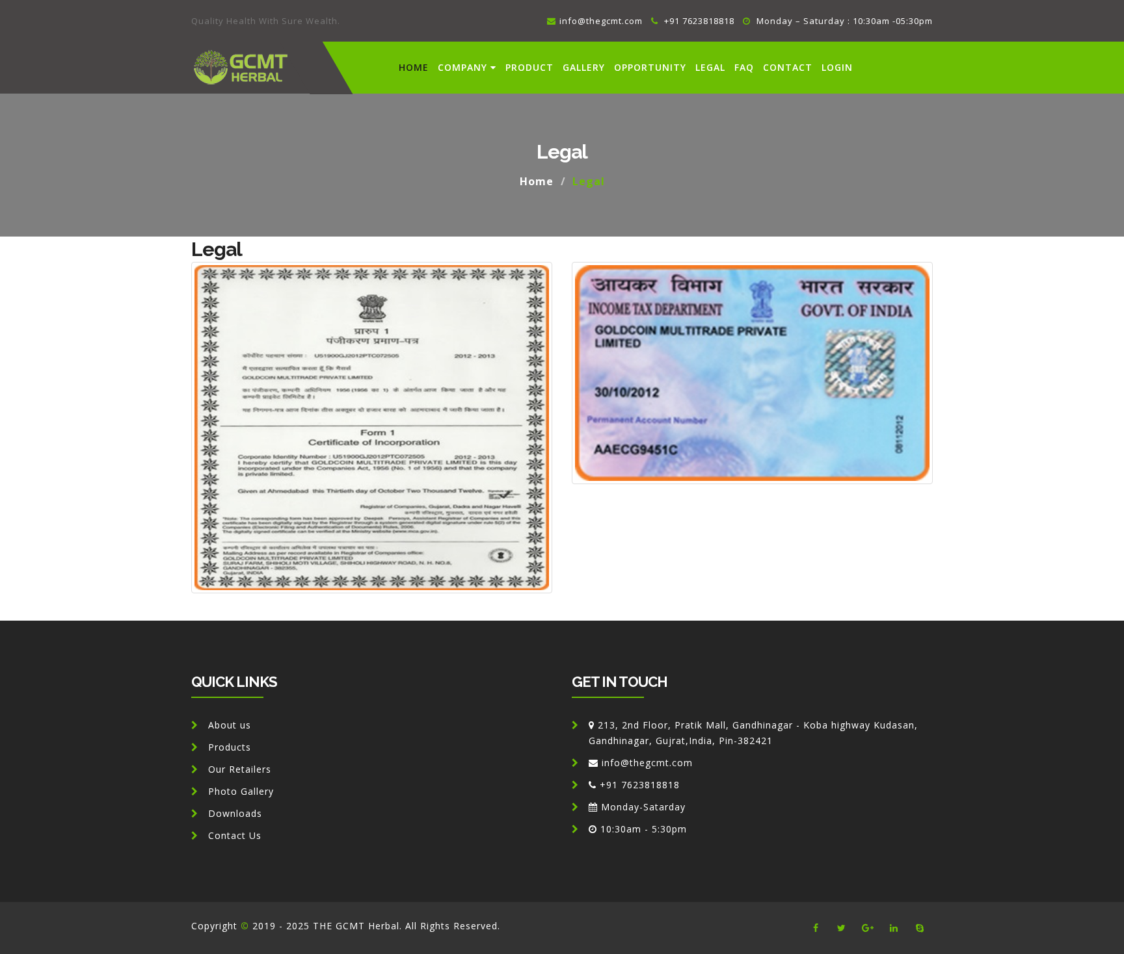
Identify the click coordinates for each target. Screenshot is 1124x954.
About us (229, 725)
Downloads (235, 813)
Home (537, 181)
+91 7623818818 (698, 21)
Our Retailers (239, 769)
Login (837, 67)
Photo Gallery (241, 791)
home (414, 67)
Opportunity (650, 67)
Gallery (584, 67)
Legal (710, 67)
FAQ (744, 67)
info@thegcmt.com (601, 21)
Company (462, 67)
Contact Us (234, 835)
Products (229, 747)
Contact (787, 67)
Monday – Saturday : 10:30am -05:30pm (843, 21)
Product (529, 67)
